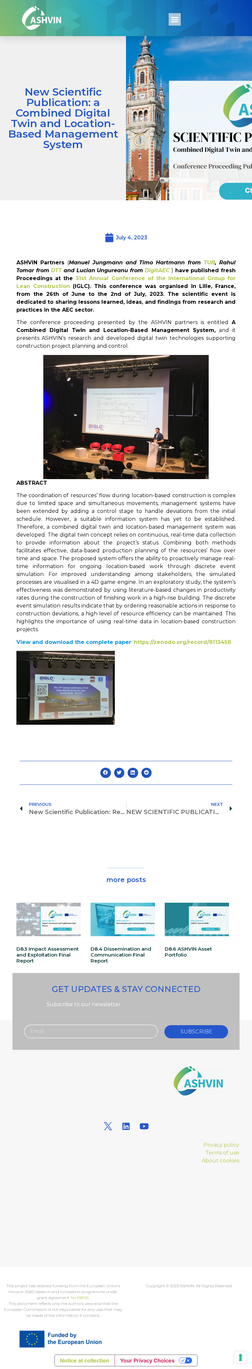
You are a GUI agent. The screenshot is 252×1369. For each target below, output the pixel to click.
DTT (56, 270)
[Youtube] (144, 1126)
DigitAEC (156, 270)
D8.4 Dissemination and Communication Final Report (121, 955)
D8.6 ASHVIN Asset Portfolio (188, 952)
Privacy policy (221, 1145)
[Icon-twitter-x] (108, 1126)
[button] (175, 19)
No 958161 (80, 1297)
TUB (209, 262)
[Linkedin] (126, 1126)
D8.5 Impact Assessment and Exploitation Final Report (47, 955)
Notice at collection (84, 1360)
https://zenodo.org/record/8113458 (182, 642)
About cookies (220, 1161)
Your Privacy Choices (147, 1360)
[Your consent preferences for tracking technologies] (240, 1357)
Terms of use (222, 1153)
